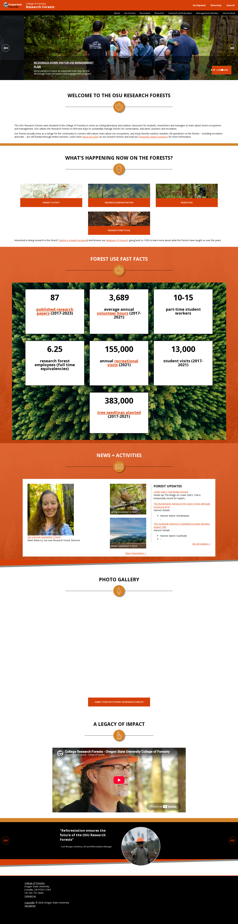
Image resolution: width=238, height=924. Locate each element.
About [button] (117, 13)
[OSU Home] (13, 4)
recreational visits (122, 362)
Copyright (30, 902)
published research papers (54, 311)
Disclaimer (30, 905)
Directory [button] (216, 5)
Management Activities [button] (207, 13)
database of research (117, 240)
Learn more (197, 70)
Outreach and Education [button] (180, 13)
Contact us (30, 896)
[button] (5, 48)
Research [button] (159, 13)
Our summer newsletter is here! (44, 537)
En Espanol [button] (199, 5)
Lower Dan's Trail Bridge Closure (171, 491)
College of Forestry (36, 3)
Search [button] (231, 5)
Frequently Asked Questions (153, 136)
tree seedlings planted (119, 412)
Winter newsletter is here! (124, 545)
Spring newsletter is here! (124, 512)
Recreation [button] (145, 13)
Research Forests (40, 7)
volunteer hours (112, 313)
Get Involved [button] (229, 13)
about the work (90, 136)
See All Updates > (201, 543)
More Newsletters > (135, 553)
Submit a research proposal (73, 240)
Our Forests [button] (130, 13)
